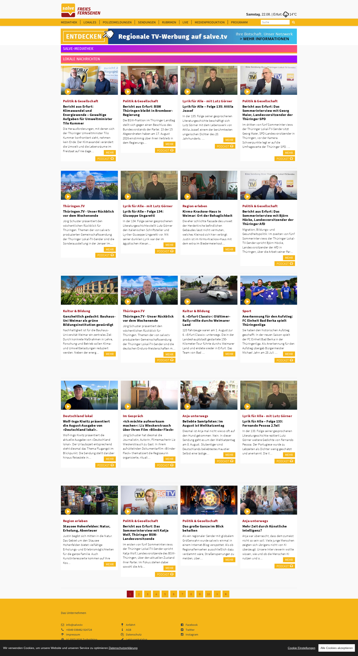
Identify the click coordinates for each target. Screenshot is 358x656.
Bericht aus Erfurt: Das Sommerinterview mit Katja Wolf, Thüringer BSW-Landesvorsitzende (146, 532)
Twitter (190, 630)
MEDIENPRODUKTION (210, 22)
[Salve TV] (81, 9)
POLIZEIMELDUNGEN (117, 22)
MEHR (110, 152)
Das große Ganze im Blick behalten (203, 528)
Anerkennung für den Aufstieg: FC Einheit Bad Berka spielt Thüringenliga (267, 320)
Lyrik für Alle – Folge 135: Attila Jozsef (208, 108)
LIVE (185, 22)
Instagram (192, 634)
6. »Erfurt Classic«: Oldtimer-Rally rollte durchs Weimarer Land (206, 320)
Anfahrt (130, 625)
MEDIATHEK (69, 22)
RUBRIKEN (169, 22)
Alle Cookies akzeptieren (337, 648)
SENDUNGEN (147, 22)
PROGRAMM (239, 22)
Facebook (192, 625)
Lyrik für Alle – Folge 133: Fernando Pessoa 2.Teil (262, 423)
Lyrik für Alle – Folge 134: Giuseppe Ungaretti (143, 213)
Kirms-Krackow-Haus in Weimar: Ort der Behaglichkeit (208, 213)
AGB (128, 630)
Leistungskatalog (136, 639)
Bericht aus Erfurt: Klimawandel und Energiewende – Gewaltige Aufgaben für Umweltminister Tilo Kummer (87, 114)
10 (208, 594)
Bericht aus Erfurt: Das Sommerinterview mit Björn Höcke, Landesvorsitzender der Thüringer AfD (268, 217)
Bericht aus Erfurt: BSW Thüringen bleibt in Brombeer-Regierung (148, 110)
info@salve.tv (74, 625)
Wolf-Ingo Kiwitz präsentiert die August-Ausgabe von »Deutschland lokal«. (86, 425)
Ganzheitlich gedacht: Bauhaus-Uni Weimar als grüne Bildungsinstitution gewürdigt (89, 320)
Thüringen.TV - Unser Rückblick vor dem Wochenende (88, 213)
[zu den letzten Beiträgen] (226, 594)
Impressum (73, 634)
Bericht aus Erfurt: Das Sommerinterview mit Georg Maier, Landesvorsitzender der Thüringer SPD (267, 112)
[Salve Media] (179, 36)
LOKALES (89, 22)
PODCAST (103, 159)
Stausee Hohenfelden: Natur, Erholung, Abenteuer (86, 528)
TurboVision (90, 639)
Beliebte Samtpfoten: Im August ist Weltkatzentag (203, 423)
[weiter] (217, 594)
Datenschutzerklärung (123, 648)
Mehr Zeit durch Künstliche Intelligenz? (264, 528)
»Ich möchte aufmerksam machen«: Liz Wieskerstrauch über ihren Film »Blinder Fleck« (148, 425)
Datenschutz (134, 634)
